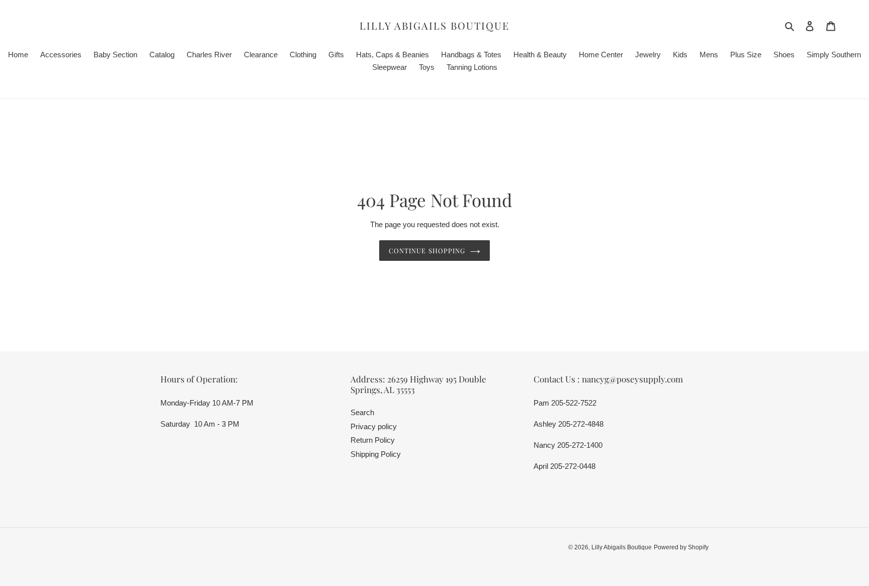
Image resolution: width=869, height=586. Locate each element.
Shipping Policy (376, 454)
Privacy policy (374, 426)
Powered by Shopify (681, 547)
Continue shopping (427, 250)
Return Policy (373, 440)
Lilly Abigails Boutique (434, 26)
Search (362, 412)
